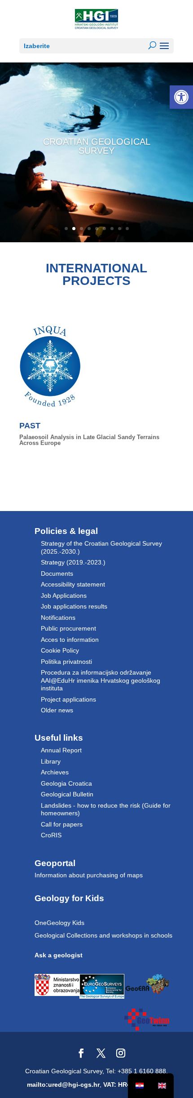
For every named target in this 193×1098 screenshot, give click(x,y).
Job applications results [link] (74, 606)
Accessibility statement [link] (73, 584)
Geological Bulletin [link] (67, 794)
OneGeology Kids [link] (59, 922)
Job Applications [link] (64, 595)
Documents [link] (57, 573)
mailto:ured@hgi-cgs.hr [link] (63, 1084)
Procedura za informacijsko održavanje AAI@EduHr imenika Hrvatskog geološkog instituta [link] (100, 680)
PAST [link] (29, 425)
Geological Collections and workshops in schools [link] (103, 935)
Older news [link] (57, 710)
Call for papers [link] (62, 824)
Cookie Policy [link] (60, 650)
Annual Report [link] (61, 750)
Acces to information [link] (70, 639)
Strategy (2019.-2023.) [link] (73, 562)
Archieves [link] (55, 772)
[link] (181, 97)
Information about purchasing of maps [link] (89, 875)
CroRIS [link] (51, 835)
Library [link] (51, 761)
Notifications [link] (58, 617)
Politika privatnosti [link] (66, 661)
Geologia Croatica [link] (66, 783)
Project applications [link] (68, 699)
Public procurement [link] (68, 628)
